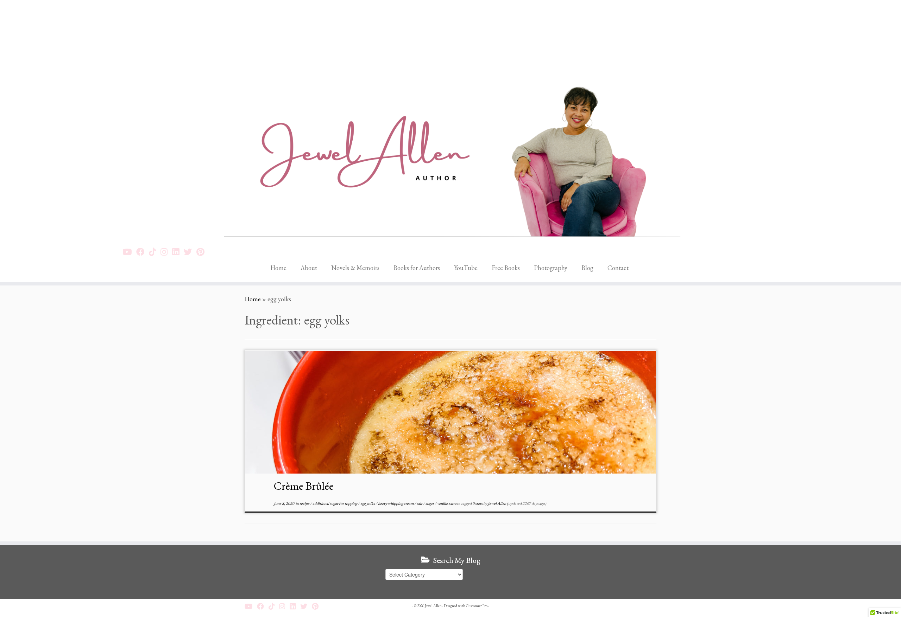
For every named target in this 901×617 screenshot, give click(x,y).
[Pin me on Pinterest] (202, 251)
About (309, 268)
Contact (618, 268)
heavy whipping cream (396, 503)
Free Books (506, 268)
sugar (430, 503)
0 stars (477, 503)
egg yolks (368, 503)
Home (278, 268)
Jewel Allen (497, 503)
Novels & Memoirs (355, 268)
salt (420, 503)
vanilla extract (448, 503)
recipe (305, 503)
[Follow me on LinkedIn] (178, 251)
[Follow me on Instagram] (166, 251)
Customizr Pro (476, 605)
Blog (587, 268)
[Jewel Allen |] (450, 121)
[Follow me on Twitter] (190, 251)
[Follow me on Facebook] (142, 251)
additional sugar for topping (335, 503)
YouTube (466, 268)
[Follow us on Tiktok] (154, 251)
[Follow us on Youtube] (129, 251)
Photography (550, 268)
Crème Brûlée (304, 485)
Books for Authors (416, 268)
